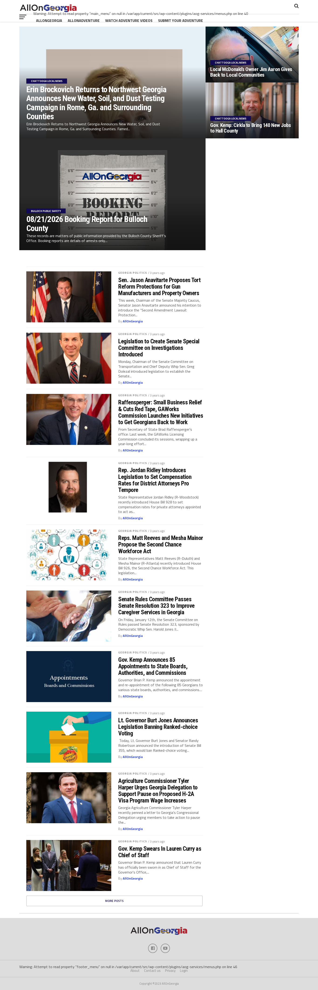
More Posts (114, 900)
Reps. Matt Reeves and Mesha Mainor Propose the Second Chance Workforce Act (160, 544)
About (135, 970)
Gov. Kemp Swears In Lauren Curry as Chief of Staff (159, 851)
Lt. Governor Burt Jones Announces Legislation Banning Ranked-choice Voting (158, 727)
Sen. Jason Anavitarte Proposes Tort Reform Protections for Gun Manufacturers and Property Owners (159, 286)
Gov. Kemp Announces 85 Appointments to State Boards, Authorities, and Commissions (152, 666)
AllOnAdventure (84, 20)
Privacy (170, 970)
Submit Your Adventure (180, 20)
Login (184, 970)
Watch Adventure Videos (128, 20)
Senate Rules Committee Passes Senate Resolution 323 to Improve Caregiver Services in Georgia (156, 605)
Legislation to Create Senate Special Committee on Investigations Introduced (159, 348)
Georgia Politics (132, 272)
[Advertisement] (253, 292)
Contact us (152, 970)
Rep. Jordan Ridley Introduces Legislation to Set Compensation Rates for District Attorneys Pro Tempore (154, 480)
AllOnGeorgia (49, 20)
